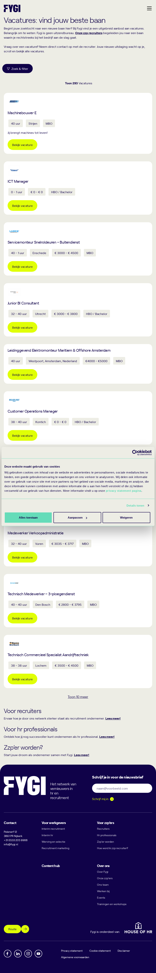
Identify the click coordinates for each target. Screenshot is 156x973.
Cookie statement (100, 950)
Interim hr (47, 835)
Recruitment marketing (55, 848)
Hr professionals (106, 835)
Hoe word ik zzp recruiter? (112, 848)
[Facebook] (7, 953)
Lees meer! (113, 718)
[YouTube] (38, 953)
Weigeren (126, 517)
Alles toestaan (28, 517)
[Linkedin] (18, 953)
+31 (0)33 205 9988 (16, 840)
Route (12, 929)
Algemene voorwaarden (75, 957)
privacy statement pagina (123, 490)
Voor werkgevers (54, 822)
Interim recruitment (53, 828)
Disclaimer (124, 950)
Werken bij (103, 891)
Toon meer (78, 696)
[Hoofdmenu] (149, 8)
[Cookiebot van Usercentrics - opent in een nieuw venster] (135, 452)
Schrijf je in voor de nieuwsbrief (117, 777)
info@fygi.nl (11, 844)
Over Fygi (102, 871)
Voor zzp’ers (105, 822)
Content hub (51, 865)
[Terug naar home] (12, 8)
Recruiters (103, 828)
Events (101, 897)
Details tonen (135, 505)
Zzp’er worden (105, 841)
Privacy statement (72, 950)
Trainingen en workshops (112, 904)
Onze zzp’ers (105, 878)
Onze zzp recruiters (88, 33)
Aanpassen (75, 517)
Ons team (103, 884)
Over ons (103, 865)
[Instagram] (28, 953)
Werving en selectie (53, 841)
